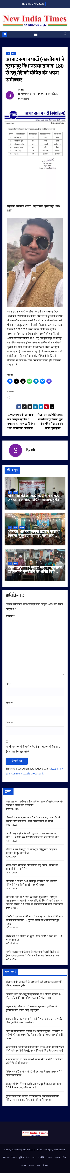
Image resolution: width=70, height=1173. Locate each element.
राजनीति (41, 1157)
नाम (9, 684)
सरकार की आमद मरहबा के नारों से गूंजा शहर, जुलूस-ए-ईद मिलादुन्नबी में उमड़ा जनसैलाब (34, 1020)
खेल (38, 1165)
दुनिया (21, 1157)
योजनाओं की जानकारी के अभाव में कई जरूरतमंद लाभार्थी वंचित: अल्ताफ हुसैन (33, 498)
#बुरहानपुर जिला (49, 94)
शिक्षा (65, 1157)
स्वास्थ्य (31, 1165)
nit (22, 90)
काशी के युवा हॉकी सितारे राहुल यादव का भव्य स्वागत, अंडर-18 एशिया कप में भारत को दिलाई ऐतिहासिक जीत (32, 835)
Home (6, 1157)
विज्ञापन (46, 1165)
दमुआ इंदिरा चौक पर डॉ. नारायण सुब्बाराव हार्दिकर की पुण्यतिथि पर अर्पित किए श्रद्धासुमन (35, 572)
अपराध (57, 1157)
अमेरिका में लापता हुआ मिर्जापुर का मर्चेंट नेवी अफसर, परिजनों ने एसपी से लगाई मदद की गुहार (32, 883)
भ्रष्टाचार (49, 1157)
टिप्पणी (10, 616)
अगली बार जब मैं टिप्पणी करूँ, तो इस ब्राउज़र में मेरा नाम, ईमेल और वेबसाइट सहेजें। (33, 749)
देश (8, 54)
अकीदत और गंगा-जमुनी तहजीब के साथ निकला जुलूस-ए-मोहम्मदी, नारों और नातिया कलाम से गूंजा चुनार (33, 536)
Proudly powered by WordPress (19, 1149)
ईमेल (9, 703)
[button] (65, 34)
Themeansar (59, 1149)
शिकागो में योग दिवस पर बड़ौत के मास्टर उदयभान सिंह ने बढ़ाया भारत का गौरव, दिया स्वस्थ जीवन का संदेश (33, 819)
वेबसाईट (10, 722)
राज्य (13, 54)
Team (14, 1157)
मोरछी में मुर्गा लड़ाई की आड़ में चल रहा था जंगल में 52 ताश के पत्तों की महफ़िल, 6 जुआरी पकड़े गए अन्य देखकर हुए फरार (34, 920)
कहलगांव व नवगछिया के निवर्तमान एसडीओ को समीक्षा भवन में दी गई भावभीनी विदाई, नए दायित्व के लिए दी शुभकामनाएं (35, 1049)
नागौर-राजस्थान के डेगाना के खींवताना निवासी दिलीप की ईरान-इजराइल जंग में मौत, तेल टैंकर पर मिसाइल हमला (32, 954)
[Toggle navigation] (35, 34)
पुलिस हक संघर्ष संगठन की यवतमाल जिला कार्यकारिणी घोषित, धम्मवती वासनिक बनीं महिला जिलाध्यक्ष (32, 1098)
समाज (22, 528)
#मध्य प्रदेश (23, 99)
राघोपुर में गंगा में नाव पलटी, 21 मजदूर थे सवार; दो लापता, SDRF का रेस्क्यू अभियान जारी (34, 1086)
